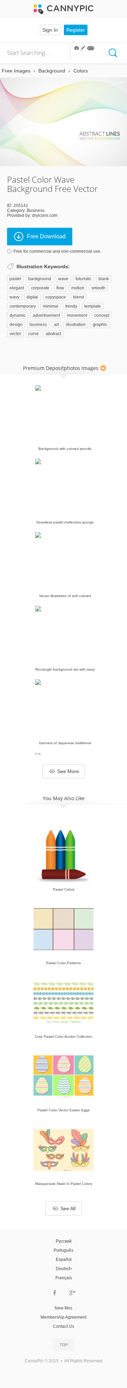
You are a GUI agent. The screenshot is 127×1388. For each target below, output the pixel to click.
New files (63, 1308)
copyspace (55, 297)
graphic (100, 324)
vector (15, 333)
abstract (53, 333)
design (16, 324)
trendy (71, 306)
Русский (64, 1241)
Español (64, 1259)
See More (68, 771)
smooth (98, 287)
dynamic (18, 315)
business (38, 324)
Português (63, 1250)
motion (77, 287)
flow (60, 287)
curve (33, 333)
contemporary (23, 306)
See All (67, 1208)
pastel (15, 278)
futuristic (83, 278)
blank (103, 278)
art (56, 324)
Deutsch (64, 1268)
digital (32, 297)
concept (101, 315)
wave (63, 278)
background (39, 278)
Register (75, 30)
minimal (50, 306)
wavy (14, 297)
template (92, 306)
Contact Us (63, 1326)
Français (63, 1277)
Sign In (50, 30)
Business (35, 210)
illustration (76, 324)
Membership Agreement (63, 1317)
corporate (40, 287)
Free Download (46, 236)
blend (78, 297)
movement (77, 315)
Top (64, 1345)
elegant (17, 287)
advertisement (46, 315)
